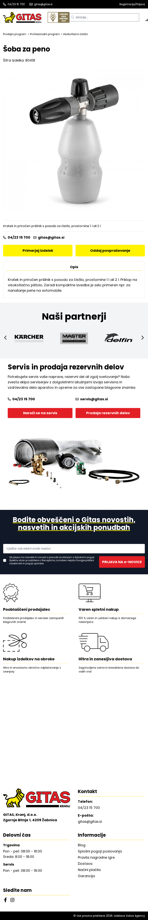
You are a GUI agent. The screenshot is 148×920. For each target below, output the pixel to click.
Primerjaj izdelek (38, 250)
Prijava (140, 4)
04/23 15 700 (16, 4)
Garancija (86, 876)
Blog (81, 845)
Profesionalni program (45, 34)
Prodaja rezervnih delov (108, 413)
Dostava (85, 863)
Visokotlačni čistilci (75, 34)
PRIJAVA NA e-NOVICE (122, 561)
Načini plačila (89, 869)
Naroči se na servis (40, 413)
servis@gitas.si (94, 399)
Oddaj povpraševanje (110, 250)
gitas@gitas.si (43, 4)
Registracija (127, 4)
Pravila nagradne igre (96, 857)
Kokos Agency (135, 916)
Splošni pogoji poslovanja (100, 851)
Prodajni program (14, 34)
